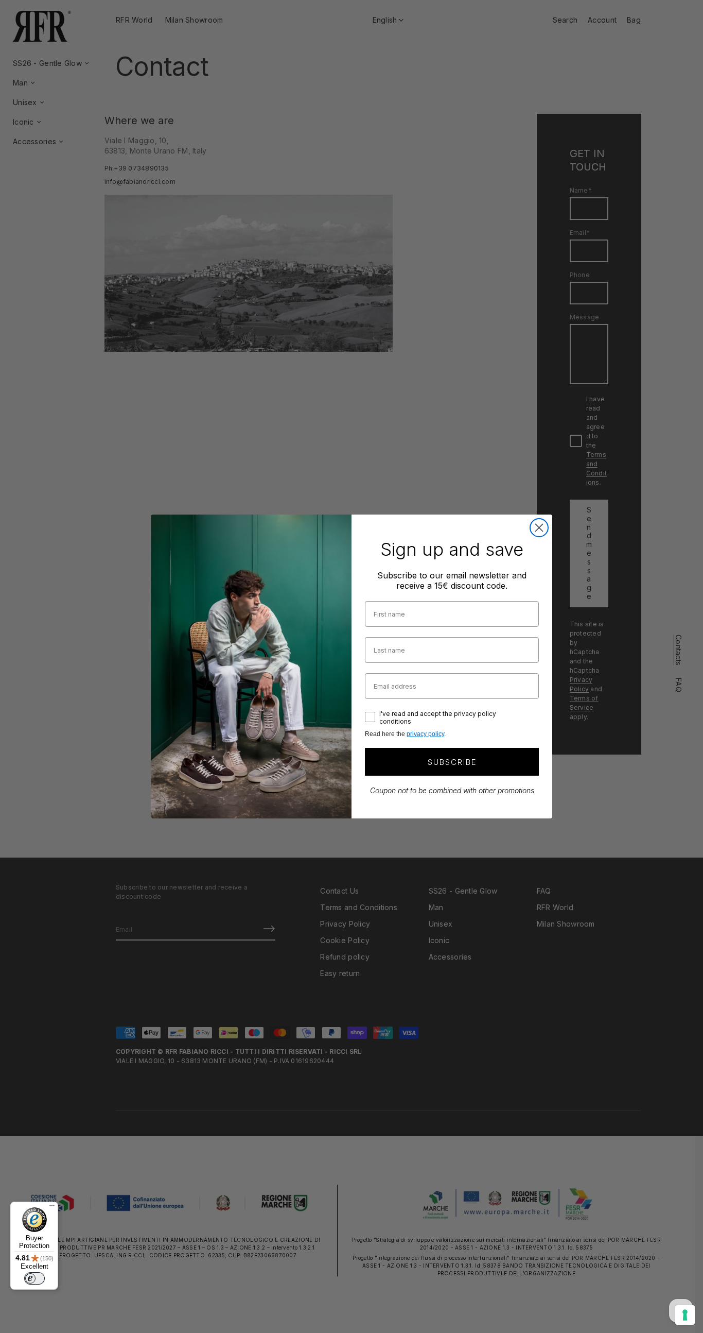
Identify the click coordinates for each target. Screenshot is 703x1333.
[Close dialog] (539, 528)
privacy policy (425, 734)
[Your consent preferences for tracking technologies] (685, 1315)
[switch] (34, 1278)
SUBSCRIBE (452, 762)
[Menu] (52, 1208)
